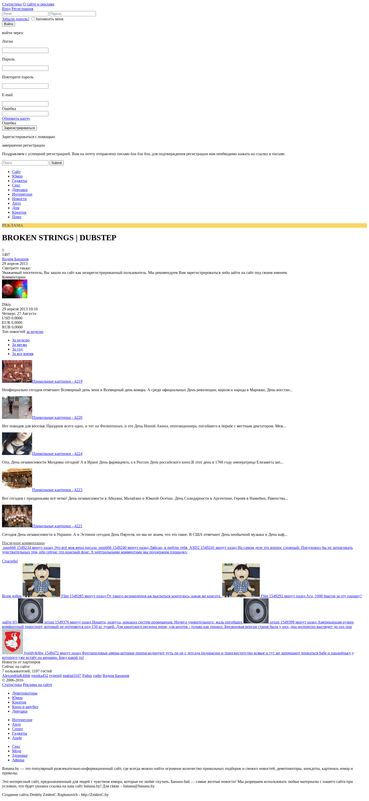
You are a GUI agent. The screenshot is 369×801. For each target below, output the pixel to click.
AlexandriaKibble (16, 675)
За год (17, 349)
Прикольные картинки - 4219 (57, 381)
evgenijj (55, 675)
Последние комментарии (23, 543)
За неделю (21, 340)
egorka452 (39, 675)
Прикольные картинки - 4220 (57, 417)
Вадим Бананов (15, 259)
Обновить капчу (16, 118)
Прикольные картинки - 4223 (57, 490)
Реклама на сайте (37, 684)
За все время (22, 354)
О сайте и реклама (38, 4)
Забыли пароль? (15, 19)
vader (97, 675)
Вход (6, 9)
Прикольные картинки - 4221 (57, 526)
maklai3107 (72, 675)
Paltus (87, 675)
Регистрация (22, 9)
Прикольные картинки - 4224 (57, 453)
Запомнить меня (49, 19)
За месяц (19, 344)
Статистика (12, 4)
